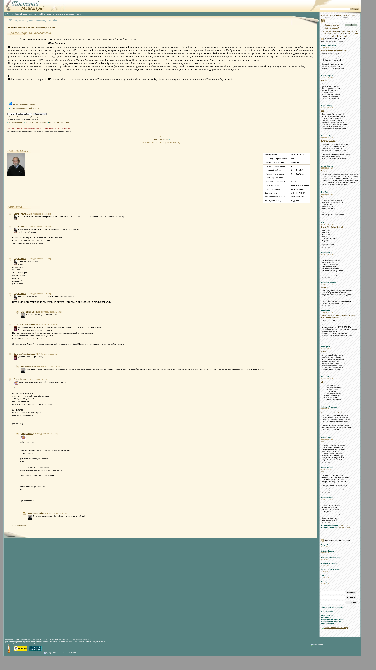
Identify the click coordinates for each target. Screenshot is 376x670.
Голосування (326, 15)
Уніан (343, 31)
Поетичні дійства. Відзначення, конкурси (56, 639)
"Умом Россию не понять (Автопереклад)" (160, 142)
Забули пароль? (332, 28)
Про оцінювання (15, 122)
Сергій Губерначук (328, 45)
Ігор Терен (325, 192)
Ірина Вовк (325, 310)
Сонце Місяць (20, 379)
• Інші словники (327, 623)
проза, (24, 20)
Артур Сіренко (327, 166)
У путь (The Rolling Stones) (332, 227)
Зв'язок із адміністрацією (35, 122)
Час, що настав (327, 171)
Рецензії (37, 14)
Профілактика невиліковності (333, 197)
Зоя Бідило (325, 582)
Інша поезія (26, 14)
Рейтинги (59, 14)
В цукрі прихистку (328, 141)
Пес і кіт (324, 80)
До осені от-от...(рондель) (331, 412)
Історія (354, 31)
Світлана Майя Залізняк (24, 325)
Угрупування (327, 33)
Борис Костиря (327, 106)
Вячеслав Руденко (328, 136)
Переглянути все (19, 525)
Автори (10, 14)
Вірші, (14, 20)
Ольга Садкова (327, 76)
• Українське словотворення (332, 607)
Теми (334, 15)
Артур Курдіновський (330, 569)
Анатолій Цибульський (330, 557)
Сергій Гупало (20, 214)
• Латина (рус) (326, 617)
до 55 (342, 33)
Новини (336, 31)
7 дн (341, 525)
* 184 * (323, 351)
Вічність (355, 33)
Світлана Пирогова (329, 407)
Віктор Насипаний (328, 282)
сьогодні (341, 527)
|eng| (77, 14)
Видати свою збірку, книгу (59, 122)
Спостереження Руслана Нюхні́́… (334, 50)
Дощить (324, 287)
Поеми (18, 14)
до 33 (336, 33)
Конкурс (346, 15)
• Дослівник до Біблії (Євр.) (332, 619)
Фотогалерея (327, 31)
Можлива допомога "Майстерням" (25, 108)
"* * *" (160, 137)
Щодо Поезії (36, 639)
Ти (322, 382)
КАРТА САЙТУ (10, 639)
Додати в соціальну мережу (24, 104)
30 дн (346, 525)
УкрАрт (353, 15)
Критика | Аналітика (46, 27)
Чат (348, 31)
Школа (339, 15)
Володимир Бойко (29, 312)
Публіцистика (47, 14)
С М (322, 222)
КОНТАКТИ (87, 639)
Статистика (69, 14)
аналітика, (38, 20)
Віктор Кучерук (327, 252)
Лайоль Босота (327, 551)
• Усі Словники (327, 611)
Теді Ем (324, 576)
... (350, 525)
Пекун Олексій (327, 545)
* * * (322, 111)
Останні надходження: (330, 525)
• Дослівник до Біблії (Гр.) (331, 621)
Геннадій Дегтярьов (329, 563)
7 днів (347, 527)
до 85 (348, 33)
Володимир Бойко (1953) (26, 27)
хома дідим (325, 347)
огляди (52, 20)
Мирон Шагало (327, 377)
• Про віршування (328, 615)
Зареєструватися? (333, 25)
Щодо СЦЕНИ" (77, 639)
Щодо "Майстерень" (23, 639)
